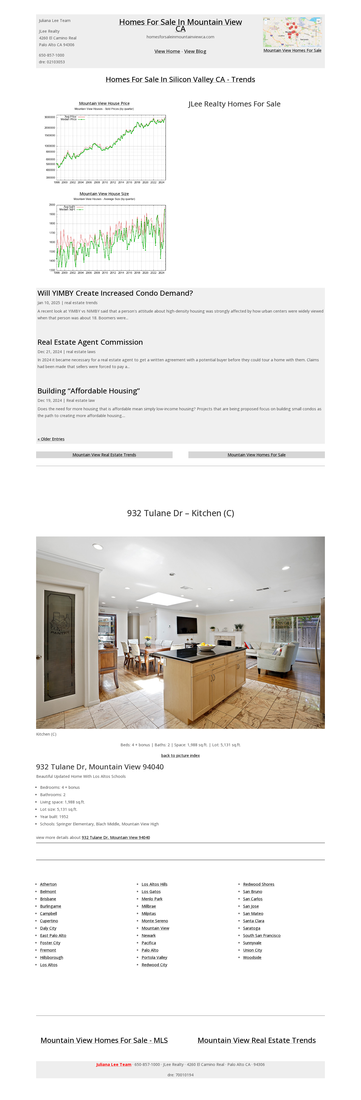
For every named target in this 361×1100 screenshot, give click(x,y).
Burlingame (50, 906)
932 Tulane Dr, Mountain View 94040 (116, 837)
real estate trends (81, 302)
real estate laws (81, 351)
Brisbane (48, 898)
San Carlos (253, 898)
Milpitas (149, 913)
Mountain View (155, 928)
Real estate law (80, 400)
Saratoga (251, 928)
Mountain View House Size (104, 193)
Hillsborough (51, 957)
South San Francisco (262, 935)
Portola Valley (154, 957)
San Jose (251, 906)
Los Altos (49, 964)
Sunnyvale (252, 942)
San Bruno (252, 891)
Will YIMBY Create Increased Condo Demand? (115, 293)
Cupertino (49, 920)
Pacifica (149, 942)
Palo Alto (150, 950)
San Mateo (253, 913)
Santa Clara (253, 920)
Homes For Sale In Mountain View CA (180, 25)
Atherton (48, 884)
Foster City (50, 942)
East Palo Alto (53, 935)
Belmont (48, 891)
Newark (149, 935)
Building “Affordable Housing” (89, 391)
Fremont (48, 950)
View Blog (195, 51)
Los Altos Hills (155, 884)
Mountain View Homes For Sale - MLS (104, 1040)
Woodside (252, 957)
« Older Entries (51, 439)
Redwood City (154, 964)
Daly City (48, 928)
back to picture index (180, 755)
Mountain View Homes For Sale (292, 50)
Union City (252, 950)
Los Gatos (151, 891)
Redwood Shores (258, 884)
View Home (167, 51)
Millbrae (149, 906)
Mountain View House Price (104, 103)
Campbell (48, 913)
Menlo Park (152, 898)
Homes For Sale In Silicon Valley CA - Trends (180, 79)
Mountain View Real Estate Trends (104, 454)
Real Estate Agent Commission (90, 342)
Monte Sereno (155, 920)
